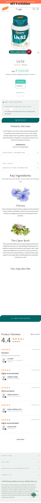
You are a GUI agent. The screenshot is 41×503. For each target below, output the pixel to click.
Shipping (19, 74)
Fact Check (8, 163)
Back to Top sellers (22, 318)
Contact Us (7, 474)
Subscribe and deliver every (18, 106)
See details (8, 114)
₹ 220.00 (4, 293)
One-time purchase (13, 102)
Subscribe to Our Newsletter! (16, 468)
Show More (20, 439)
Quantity (20, 92)
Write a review (35, 334)
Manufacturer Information (15, 168)
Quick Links (7, 455)
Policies (5, 462)
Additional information (14, 152)
